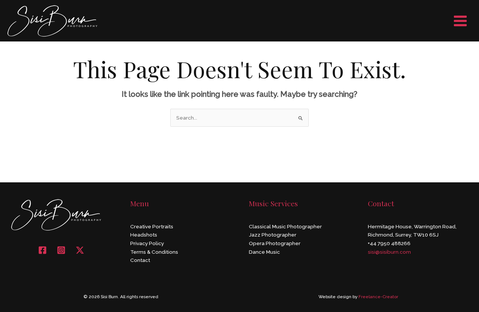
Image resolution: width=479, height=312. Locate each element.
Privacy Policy (147, 243)
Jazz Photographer (272, 235)
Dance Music (264, 252)
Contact (140, 260)
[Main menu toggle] (460, 20)
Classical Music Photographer (285, 226)
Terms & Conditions (154, 252)
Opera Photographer (274, 243)
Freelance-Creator (378, 296)
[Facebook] (42, 250)
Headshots (143, 235)
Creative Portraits (151, 226)
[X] (80, 250)
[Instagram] (61, 250)
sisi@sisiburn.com (389, 252)
